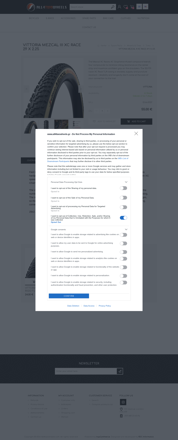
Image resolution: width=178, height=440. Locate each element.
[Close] (137, 134)
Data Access (89, 306)
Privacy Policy (105, 306)
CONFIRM (69, 296)
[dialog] (89, 220)
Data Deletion (73, 306)
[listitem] (89, 182)
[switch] (123, 188)
